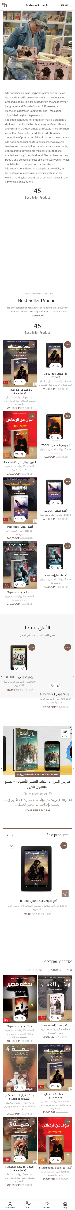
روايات (60, 381)
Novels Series (50, 774)
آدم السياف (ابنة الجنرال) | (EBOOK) (55, 375)
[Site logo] (37, 4)
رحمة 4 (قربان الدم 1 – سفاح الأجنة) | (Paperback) (19, 1097)
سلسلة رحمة (28, 1106)
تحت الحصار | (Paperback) (19, 592)
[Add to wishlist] (52, 366)
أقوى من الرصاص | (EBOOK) (55, 445)
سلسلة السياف (28, 400)
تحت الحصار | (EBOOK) (55, 575)
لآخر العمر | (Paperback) (55, 1025)
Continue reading (37, 810)
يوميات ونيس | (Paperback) (55, 693)
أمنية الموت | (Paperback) (19, 526)
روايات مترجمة (47, 514)
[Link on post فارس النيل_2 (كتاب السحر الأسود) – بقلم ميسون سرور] (37, 750)
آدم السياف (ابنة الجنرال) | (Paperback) (19, 391)
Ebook (68, 381)
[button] (58, 366)
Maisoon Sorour (38, 793)
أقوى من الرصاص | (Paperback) (19, 462)
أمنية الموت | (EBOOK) (55, 510)
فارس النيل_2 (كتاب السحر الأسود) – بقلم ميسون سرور (37, 784)
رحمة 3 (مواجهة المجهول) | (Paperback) (19, 1168)
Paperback (28, 397)
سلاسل (52, 381)
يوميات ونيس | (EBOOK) (19, 676)
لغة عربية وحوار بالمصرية (51, 384)
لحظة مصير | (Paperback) (19, 1026)
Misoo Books (32, 774)
